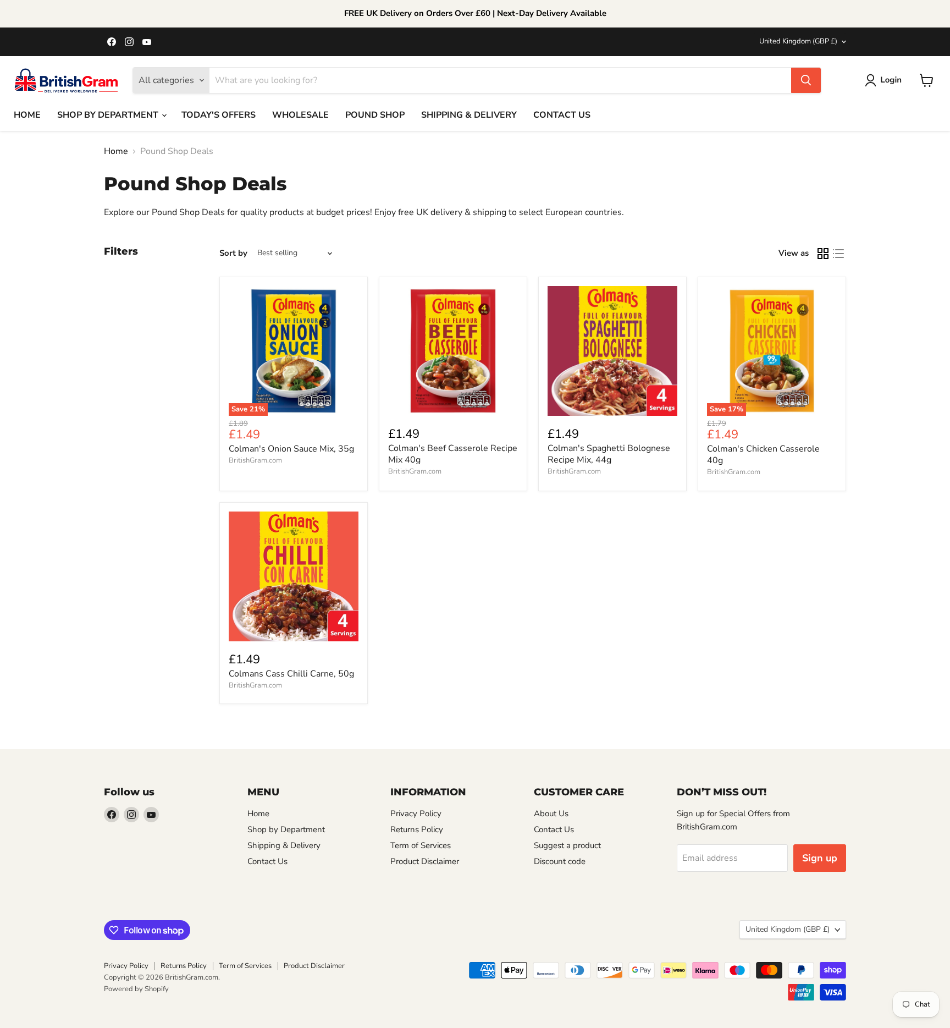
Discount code (560, 861)
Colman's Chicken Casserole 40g (763, 454)
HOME (27, 115)
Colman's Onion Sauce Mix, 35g (291, 449)
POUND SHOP (375, 115)
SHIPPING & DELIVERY (469, 115)
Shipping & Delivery (284, 845)
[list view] (838, 253)
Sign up (819, 858)
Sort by (233, 253)
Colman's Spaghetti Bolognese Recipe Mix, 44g (609, 454)
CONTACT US (561, 115)
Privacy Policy (415, 813)
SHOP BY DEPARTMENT (109, 115)
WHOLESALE (300, 115)
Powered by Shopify (136, 989)
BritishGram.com (255, 460)
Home (116, 151)
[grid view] (823, 253)
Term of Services (420, 845)
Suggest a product (567, 845)
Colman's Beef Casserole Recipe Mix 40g (452, 454)
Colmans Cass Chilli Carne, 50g (291, 674)
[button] (885, 80)
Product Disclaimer (424, 861)
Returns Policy (416, 829)
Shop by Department (286, 829)
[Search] (806, 80)
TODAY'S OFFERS (218, 115)
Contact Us (267, 861)
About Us (551, 813)
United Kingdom (798, 41)
